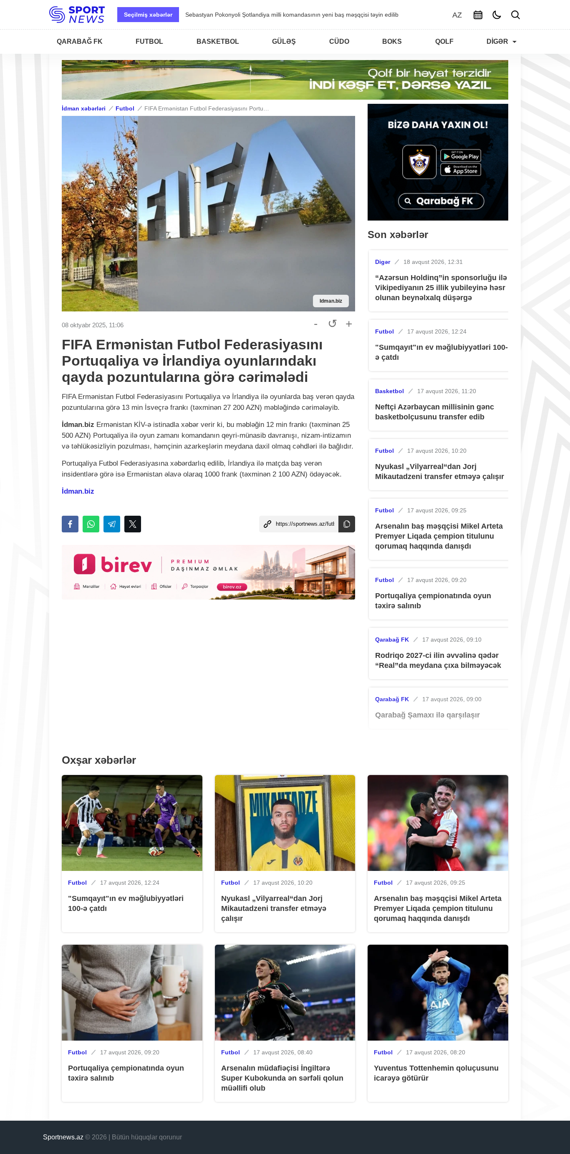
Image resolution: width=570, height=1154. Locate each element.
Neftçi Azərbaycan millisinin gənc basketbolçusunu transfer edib (434, 412)
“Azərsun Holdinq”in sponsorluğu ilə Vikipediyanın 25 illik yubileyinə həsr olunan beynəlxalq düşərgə (441, 287)
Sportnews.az (63, 1137)
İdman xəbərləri (84, 108)
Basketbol (389, 391)
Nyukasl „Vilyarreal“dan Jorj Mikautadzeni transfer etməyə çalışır (439, 471)
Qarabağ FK (392, 639)
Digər (382, 261)
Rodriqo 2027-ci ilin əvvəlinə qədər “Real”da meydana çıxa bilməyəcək (438, 660)
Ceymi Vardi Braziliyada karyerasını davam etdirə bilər (256, 14)
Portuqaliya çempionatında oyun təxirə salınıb (433, 601)
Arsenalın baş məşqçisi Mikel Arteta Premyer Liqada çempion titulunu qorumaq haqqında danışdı (439, 536)
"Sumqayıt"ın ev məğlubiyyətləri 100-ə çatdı (441, 352)
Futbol (125, 108)
